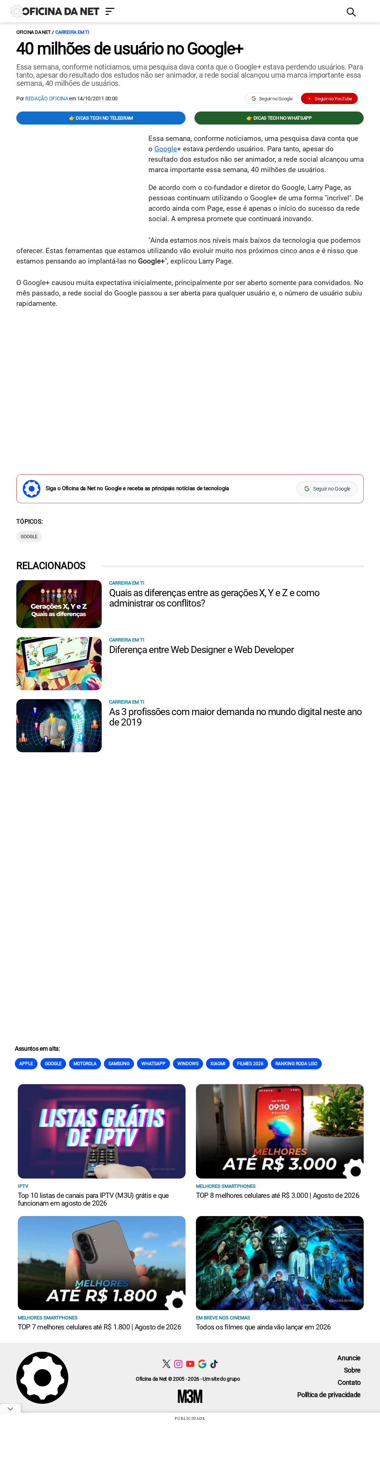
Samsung (119, 1063)
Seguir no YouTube (333, 98)
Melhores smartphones (226, 1186)
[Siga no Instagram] (178, 1363)
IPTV (23, 1186)
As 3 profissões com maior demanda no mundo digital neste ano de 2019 (235, 717)
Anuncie (349, 1358)
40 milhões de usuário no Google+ (129, 48)
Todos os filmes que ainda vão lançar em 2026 (263, 1327)
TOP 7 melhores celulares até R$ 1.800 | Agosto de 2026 (99, 1327)
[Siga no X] (166, 1363)
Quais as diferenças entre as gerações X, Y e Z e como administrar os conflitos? (214, 598)
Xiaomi (217, 1063)
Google (165, 149)
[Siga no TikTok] (214, 1363)
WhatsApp (153, 1063)
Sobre (352, 1370)
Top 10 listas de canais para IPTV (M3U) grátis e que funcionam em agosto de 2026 (93, 1199)
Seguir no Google (276, 98)
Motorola (84, 1063)
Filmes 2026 (250, 1063)
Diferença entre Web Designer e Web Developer (201, 649)
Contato (349, 1382)
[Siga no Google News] (202, 1363)
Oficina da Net (33, 32)
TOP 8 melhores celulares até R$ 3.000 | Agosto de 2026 (277, 1195)
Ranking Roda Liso (296, 1063)
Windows (188, 1063)
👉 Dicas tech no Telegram (101, 118)
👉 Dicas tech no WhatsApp (278, 118)
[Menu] (220, 12)
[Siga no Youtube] (190, 1363)
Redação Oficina (46, 98)
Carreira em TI (72, 32)
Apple (26, 1063)
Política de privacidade (329, 1395)
